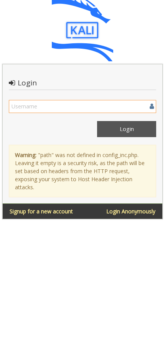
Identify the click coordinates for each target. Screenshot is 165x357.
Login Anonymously (130, 211)
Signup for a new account (41, 211)
